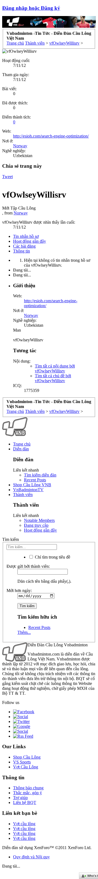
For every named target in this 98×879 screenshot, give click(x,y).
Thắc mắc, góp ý (27, 792)
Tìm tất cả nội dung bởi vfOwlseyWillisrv (55, 368)
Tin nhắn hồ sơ (26, 236)
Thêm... (24, 632)
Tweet (7, 176)
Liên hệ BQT (24, 802)
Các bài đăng (24, 246)
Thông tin (21, 251)
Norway (20, 146)
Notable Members (39, 520)
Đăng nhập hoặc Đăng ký (31, 8)
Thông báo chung (28, 788)
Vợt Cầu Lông (25, 767)
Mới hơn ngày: (19, 590)
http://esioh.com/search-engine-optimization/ (51, 136)
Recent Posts (35, 480)
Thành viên (23, 494)
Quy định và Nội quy (31, 857)
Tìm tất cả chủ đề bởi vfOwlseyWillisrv (53, 378)
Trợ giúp (20, 797)
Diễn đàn (21, 449)
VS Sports (22, 762)
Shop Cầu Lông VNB (32, 484)
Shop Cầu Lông (27, 757)
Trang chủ (21, 444)
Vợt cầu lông (24, 823)
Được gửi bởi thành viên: (28, 566)
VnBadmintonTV (28, 489)
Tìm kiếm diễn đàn (40, 475)
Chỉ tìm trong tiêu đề (52, 557)
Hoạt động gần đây (29, 241)
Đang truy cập (36, 525)
